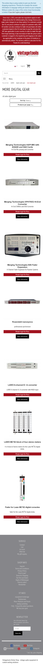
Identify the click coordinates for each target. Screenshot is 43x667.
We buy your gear (22, 608)
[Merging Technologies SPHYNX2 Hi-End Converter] (22, 182)
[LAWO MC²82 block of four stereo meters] (22, 422)
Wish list (22, 551)
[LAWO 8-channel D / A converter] (22, 365)
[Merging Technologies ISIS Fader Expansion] (22, 245)
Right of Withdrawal (22, 580)
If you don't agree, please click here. (20, 12)
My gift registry (22, 554)
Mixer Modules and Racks (22, 601)
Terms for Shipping (22, 575)
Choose (25, 100)
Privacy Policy (22, 571)
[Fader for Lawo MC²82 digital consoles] (22, 487)
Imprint (22, 566)
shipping (39, 652)
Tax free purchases (22, 577)
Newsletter (22, 584)
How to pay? (22, 573)
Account (22, 549)
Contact (22, 545)
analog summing (22, 603)
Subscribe (18, 633)
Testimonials (22, 599)
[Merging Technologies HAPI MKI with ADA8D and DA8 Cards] (22, 125)
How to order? (22, 582)
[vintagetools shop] (21, 55)
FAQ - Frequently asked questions (22, 606)
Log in (23, 66)
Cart (22, 547)
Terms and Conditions (22, 568)
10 (25, 105)
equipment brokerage (22, 597)
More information (22, 159)
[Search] (39, 73)
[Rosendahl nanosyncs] (22, 302)
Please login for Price (22, 154)
